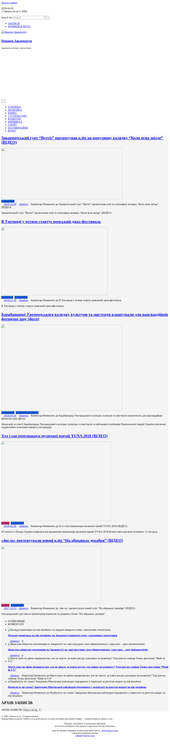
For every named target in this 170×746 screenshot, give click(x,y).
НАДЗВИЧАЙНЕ (18, 127)
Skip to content (9, 2)
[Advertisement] (85, 74)
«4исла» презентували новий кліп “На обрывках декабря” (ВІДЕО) (62, 540)
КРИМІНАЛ (15, 121)
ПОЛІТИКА (15, 110)
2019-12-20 (9, 204)
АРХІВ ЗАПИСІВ (11, 709)
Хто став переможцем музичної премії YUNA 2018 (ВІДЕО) (54, 436)
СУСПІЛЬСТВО (17, 115)
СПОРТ (12, 124)
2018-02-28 (9, 526)
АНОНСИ (14, 23)
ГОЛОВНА (14, 107)
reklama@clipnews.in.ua (85, 735)
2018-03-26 (9, 415)
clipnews (23, 204)
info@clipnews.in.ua (110, 730)
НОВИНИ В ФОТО (19, 26)
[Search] (47, 17)
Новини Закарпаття (16, 41)
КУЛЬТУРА (14, 118)
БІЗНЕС (12, 112)
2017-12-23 (9, 608)
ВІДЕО (12, 130)
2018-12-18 (9, 300)
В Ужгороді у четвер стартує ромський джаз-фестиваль (51, 221)
